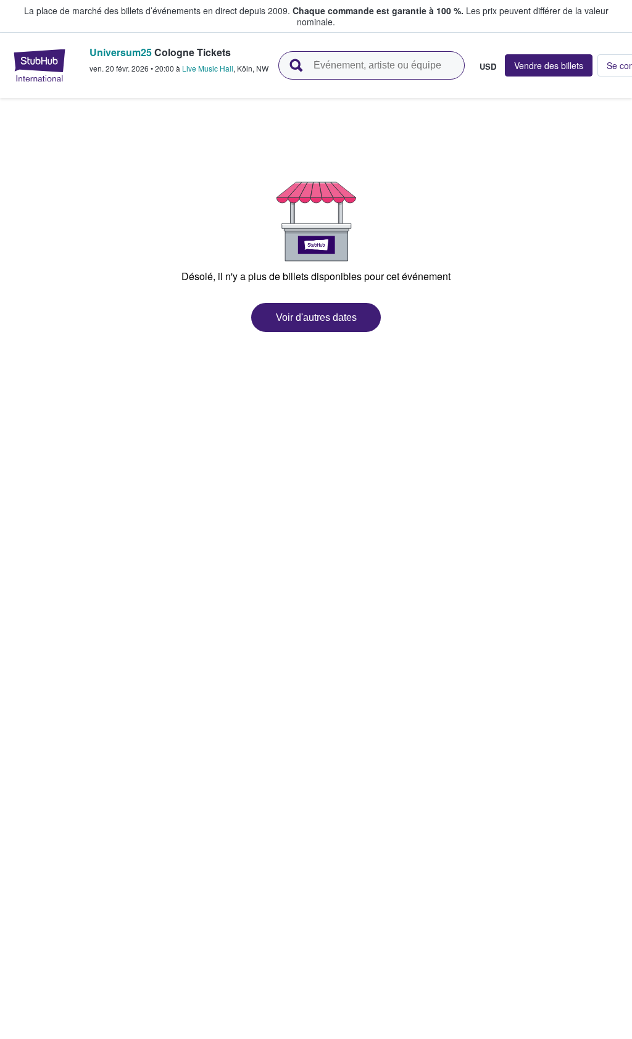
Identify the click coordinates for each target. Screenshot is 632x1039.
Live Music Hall (207, 68)
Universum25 (120, 52)
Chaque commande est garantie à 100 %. (378, 10)
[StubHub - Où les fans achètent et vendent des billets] (39, 65)
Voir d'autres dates (316, 317)
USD (488, 66)
